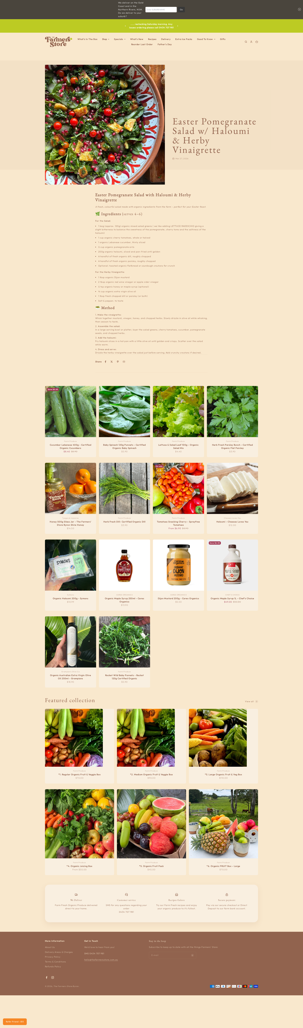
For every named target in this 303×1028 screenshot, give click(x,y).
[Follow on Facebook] (46, 977)
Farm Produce (70, 441)
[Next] (177, 26)
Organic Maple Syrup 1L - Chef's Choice (232, 598)
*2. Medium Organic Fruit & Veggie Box (151, 774)
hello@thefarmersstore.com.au (101, 959)
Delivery (166, 39)
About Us (50, 947)
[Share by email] (124, 361)
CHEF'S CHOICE (232, 595)
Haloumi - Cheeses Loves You (232, 521)
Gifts (222, 39)
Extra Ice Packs (183, 39)
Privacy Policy (52, 956)
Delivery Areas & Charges (59, 952)
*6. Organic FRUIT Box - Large (223, 866)
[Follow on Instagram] (52, 977)
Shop (104, 39)
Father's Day (165, 44)
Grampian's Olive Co (70, 672)
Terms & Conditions (55, 961)
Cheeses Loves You (232, 518)
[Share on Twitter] (111, 361)
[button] (299, 9)
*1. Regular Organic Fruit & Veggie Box (79, 774)
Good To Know (205, 39)
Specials (118, 39)
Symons (70, 595)
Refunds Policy (53, 966)
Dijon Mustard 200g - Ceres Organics (178, 598)
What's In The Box (87, 39)
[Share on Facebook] (105, 361)
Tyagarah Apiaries (70, 518)
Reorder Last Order (142, 44)
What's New (136, 39)
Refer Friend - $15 (15, 1021)
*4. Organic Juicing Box (79, 866)
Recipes (152, 39)
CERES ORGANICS (124, 595)
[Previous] (125, 26)
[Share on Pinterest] (117, 361)
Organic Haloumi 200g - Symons (70, 598)
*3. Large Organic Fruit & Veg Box (223, 774)
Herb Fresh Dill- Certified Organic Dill (124, 521)
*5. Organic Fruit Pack (151, 866)
